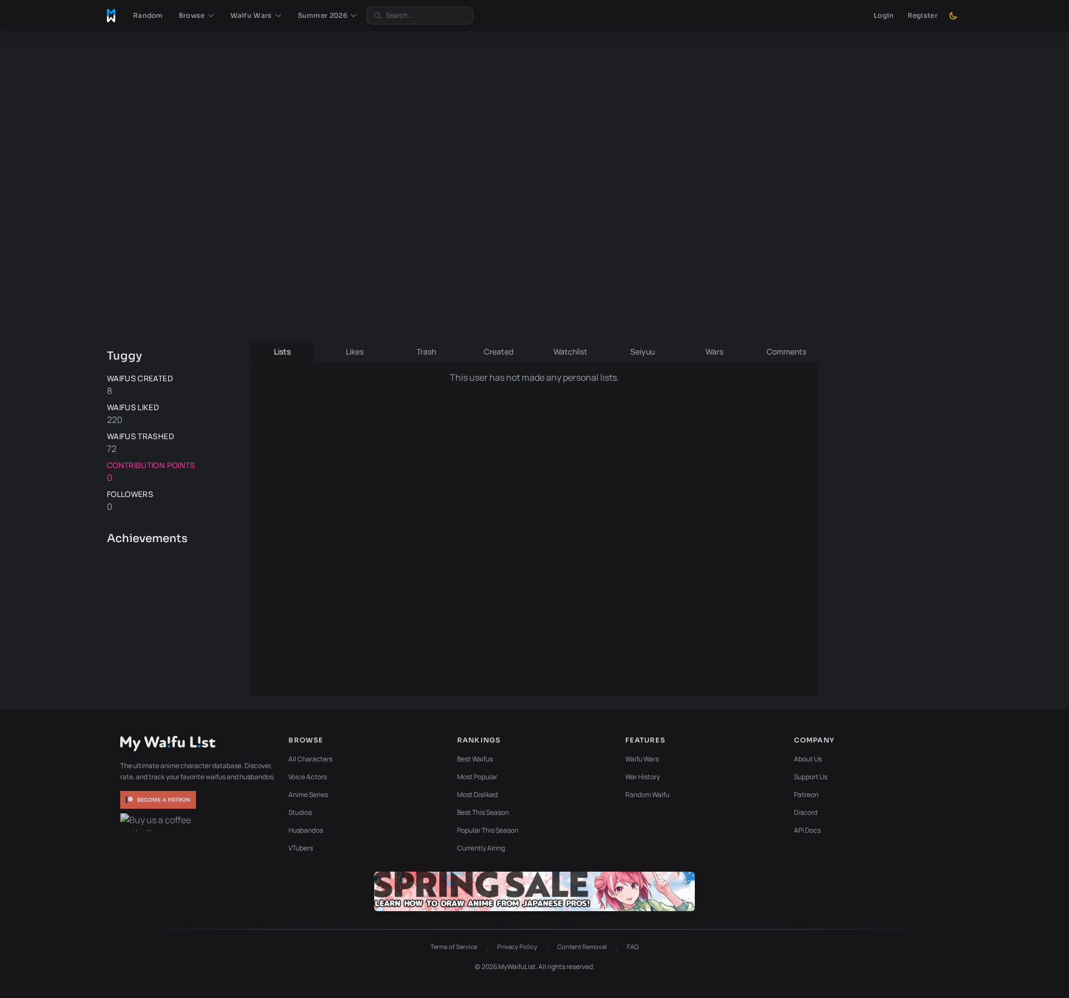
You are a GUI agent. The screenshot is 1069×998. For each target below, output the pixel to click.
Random (148, 15)
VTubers (300, 848)
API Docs (807, 830)
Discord (805, 812)
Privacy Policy (517, 946)
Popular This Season (487, 830)
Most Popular (477, 776)
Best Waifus (475, 759)
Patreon (806, 794)
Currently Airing (481, 848)
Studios (300, 812)
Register (923, 15)
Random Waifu (647, 794)
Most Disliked (477, 794)
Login (884, 15)
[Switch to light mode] (953, 15)
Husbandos (305, 830)
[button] (197, 15)
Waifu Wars (642, 759)
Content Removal (582, 946)
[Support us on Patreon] (159, 800)
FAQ (633, 946)
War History (642, 776)
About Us (808, 759)
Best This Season (483, 812)
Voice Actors (307, 776)
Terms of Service (453, 946)
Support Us (810, 776)
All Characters (310, 759)
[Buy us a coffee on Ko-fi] (159, 822)
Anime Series (308, 794)
